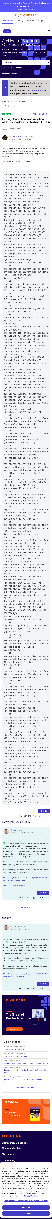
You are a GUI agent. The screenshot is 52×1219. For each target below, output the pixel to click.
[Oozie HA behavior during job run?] (2, 908)
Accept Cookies (26, 1214)
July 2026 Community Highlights (15, 1049)
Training (19, 20)
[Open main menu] (49, 31)
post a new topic (35, 90)
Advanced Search (9, 73)
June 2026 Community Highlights (16, 1056)
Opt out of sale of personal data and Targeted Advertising (26, 1201)
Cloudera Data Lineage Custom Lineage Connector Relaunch (26, 1063)
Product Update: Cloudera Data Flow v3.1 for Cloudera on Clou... (24, 1081)
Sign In (7, 31)
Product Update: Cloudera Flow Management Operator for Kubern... (25, 1071)
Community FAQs (11, 1147)
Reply (44, 811)
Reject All (26, 1207)
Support (41, 20)
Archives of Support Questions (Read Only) (19, 101)
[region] (26, 1190)
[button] (48, 144)
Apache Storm (15, 129)
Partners (30, 20)
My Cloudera (9, 1153)
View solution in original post (14, 886)
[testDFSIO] (49, 907)
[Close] (48, 1165)
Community (7, 20)
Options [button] (8, 106)
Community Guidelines (15, 1142)
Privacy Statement (31, 1196)
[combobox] (26, 67)
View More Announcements (26, 1087)
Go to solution (40, 113)
